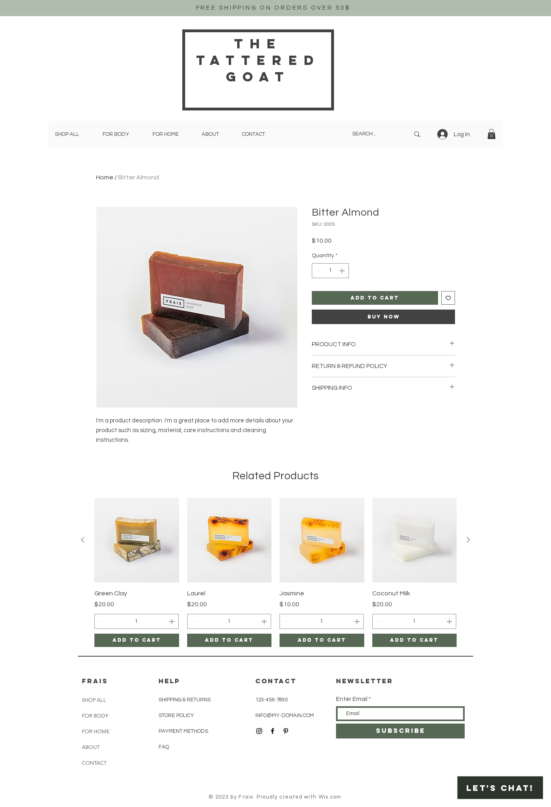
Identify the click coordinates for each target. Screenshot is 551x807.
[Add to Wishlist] (448, 298)
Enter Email (351, 699)
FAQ (164, 747)
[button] (491, 134)
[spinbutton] (330, 271)
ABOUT (91, 747)
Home (104, 177)
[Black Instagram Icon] (259, 731)
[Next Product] (468, 540)
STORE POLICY (177, 715)
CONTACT (94, 763)
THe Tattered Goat (258, 60)
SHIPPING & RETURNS (185, 700)
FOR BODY (95, 716)
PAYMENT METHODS (183, 731)
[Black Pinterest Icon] (286, 731)
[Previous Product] (83, 540)
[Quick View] (136, 540)
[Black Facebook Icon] (272, 731)
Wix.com (330, 797)
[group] (275, 572)
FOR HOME (96, 731)
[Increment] (343, 271)
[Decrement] (318, 271)
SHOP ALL (94, 700)
